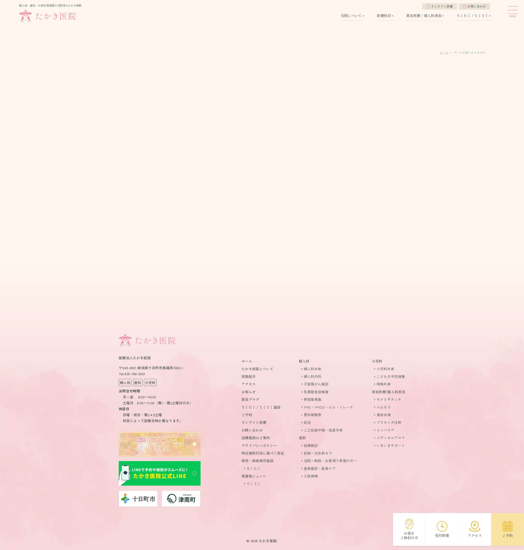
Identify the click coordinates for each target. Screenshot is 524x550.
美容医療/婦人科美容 (388, 391)
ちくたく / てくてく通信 (261, 407)
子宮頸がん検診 (316, 383)
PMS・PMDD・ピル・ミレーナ (328, 407)
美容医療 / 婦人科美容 (424, 15)
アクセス (249, 383)
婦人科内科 (313, 376)
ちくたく (253, 468)
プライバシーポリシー (259, 445)
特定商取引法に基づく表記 (263, 453)
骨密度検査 (313, 399)
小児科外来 (385, 368)
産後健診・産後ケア (320, 468)
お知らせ (249, 391)
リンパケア (385, 430)
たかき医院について (257, 368)
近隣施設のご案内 (256, 437)
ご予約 (247, 414)
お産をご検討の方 (409, 535)
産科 (302, 437)
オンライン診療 (442, 6)
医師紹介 (249, 376)
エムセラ (384, 407)
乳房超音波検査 (316, 391)
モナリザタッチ (389, 399)
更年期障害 (313, 414)
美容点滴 (384, 414)
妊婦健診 (311, 445)
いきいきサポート (391, 445)
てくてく (253, 483)
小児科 (377, 361)
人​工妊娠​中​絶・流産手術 (323, 430)
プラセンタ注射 (389, 422)
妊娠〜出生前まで (318, 453)
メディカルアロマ (391, 437)
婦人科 (304, 361)
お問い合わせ (476, 6)
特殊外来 (384, 383)
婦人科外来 (313, 368)
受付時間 (442, 535)
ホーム (443, 52)
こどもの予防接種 (391, 376)
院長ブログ (250, 399)
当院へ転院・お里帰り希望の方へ (330, 460)
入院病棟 (311, 475)
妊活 (307, 422)
